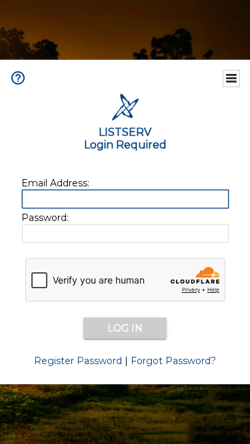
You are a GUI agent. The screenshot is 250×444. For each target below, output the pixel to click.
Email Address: (55, 183)
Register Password (78, 361)
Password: (45, 218)
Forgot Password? (173, 361)
